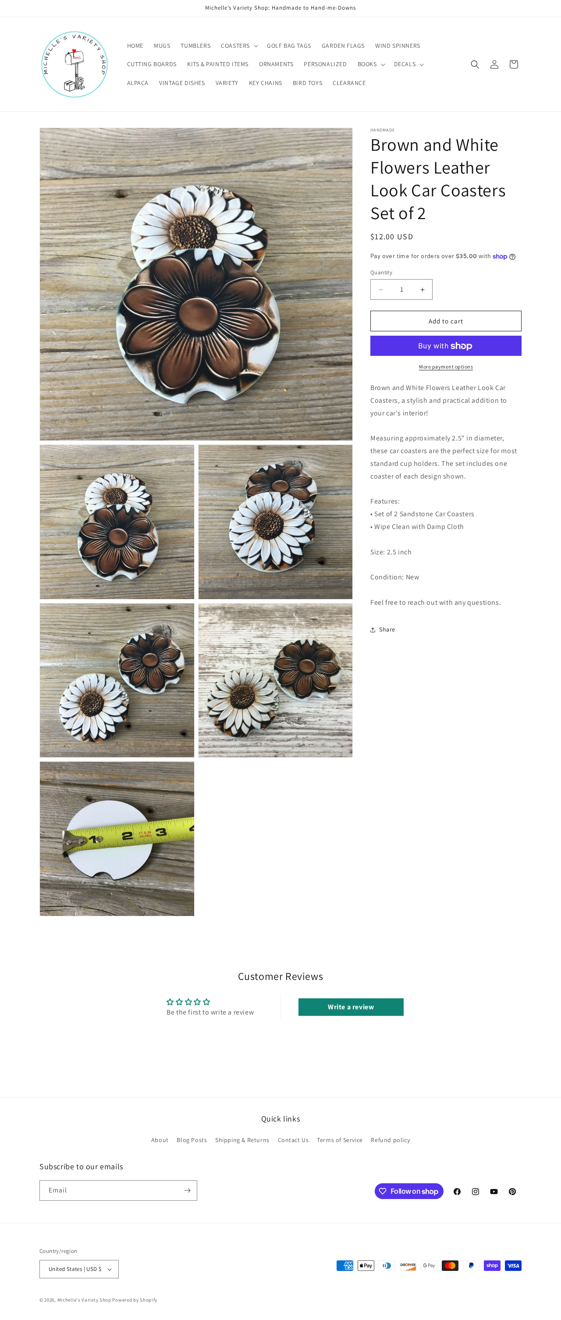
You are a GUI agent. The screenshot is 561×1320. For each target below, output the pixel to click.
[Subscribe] (187, 1190)
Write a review (351, 1006)
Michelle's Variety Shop (84, 1300)
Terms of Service (340, 1140)
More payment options (446, 367)
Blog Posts (192, 1140)
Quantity (381, 272)
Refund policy (390, 1140)
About (160, 1140)
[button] (239, 45)
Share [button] (387, 629)
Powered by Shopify (134, 1300)
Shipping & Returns (242, 1140)
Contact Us (293, 1140)
